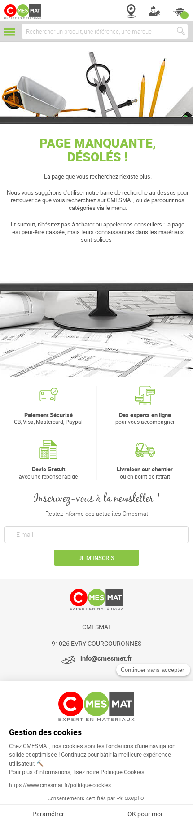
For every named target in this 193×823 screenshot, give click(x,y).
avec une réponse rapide (48, 472)
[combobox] (104, 31)
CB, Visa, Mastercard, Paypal (48, 418)
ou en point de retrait (145, 472)
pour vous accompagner (145, 418)
